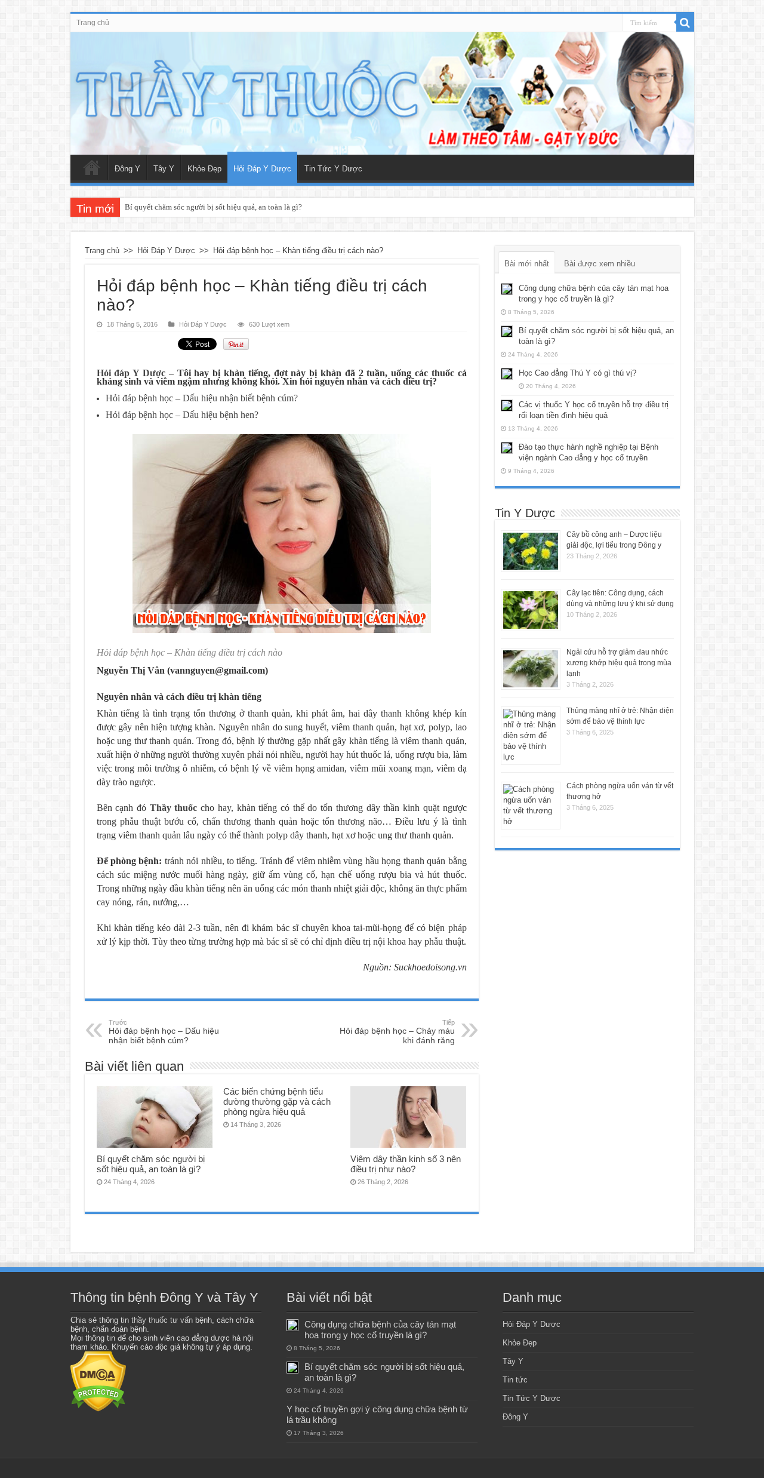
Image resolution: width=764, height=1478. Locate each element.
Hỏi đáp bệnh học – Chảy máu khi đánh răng (397, 1032)
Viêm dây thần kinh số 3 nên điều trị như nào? (405, 1164)
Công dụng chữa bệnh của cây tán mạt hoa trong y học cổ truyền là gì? (380, 1329)
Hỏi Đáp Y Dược (262, 168)
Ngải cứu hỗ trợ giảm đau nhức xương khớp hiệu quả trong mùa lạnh (618, 663)
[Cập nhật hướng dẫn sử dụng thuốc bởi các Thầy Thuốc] (382, 93)
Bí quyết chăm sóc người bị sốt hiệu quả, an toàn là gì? (213, 206)
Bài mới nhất (526, 263)
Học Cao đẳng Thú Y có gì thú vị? (577, 372)
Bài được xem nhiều (599, 263)
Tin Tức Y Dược (333, 168)
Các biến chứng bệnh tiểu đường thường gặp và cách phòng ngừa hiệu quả (277, 1101)
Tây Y (163, 168)
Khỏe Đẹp (204, 168)
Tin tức (515, 1379)
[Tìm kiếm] (685, 23)
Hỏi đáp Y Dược (131, 373)
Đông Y (127, 168)
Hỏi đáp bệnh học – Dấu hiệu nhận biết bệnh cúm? (164, 1032)
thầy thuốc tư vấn (162, 1320)
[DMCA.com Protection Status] (98, 1380)
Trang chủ (92, 23)
